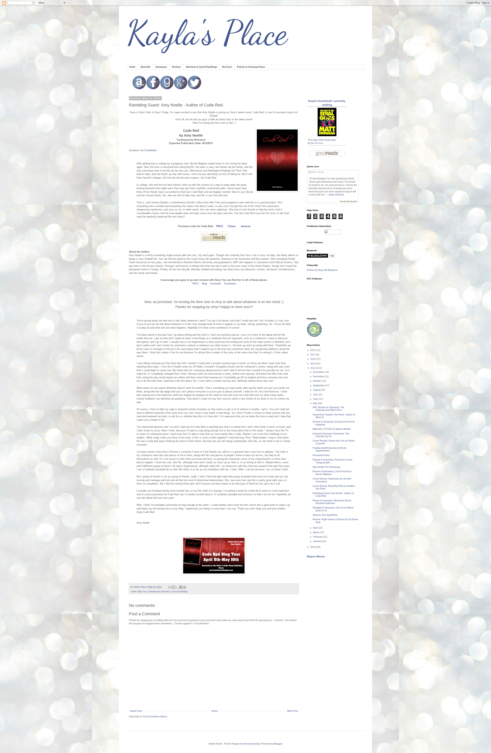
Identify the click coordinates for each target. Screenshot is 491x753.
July (315, 394)
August (317, 390)
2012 (313, 547)
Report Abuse (316, 556)
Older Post (292, 711)
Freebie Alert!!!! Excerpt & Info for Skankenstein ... (329, 449)
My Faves (227, 67)
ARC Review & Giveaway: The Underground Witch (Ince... (328, 408)
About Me (145, 67)
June (316, 399)
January (317, 541)
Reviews (176, 67)
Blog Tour (142, 591)
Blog (204, 283)
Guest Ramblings (180, 591)
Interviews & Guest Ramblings (201, 67)
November (319, 376)
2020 (313, 350)
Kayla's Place (207, 32)
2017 (313, 354)
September (319, 385)
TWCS (195, 283)
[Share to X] (177, 587)
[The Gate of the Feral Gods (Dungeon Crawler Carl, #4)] (327, 135)
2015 (313, 359)
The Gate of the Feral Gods (322, 140)
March (316, 532)
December (319, 372)
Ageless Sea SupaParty (325, 515)
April (315, 527)
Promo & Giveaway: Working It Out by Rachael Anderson (332, 502)
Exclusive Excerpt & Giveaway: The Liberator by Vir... (331, 435)
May (315, 403)
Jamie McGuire (336, 194)
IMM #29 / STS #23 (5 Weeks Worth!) (332, 429)
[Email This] (170, 587)
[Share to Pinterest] (184, 587)
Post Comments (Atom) (155, 716)
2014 (313, 363)
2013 (313, 368)
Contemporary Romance (159, 591)
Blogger (278, 743)
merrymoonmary (251, 743)
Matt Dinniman (317, 143)
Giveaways (161, 67)
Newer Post (136, 711)
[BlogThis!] (173, 587)
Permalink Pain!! (321, 455)
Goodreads (150, 150)
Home (132, 67)
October (317, 381)
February (318, 537)
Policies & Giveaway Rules (251, 67)
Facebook (215, 283)
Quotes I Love (316, 172)
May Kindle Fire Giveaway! (326, 467)
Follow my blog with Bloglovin (322, 270)
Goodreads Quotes (348, 201)
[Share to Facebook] (181, 587)
